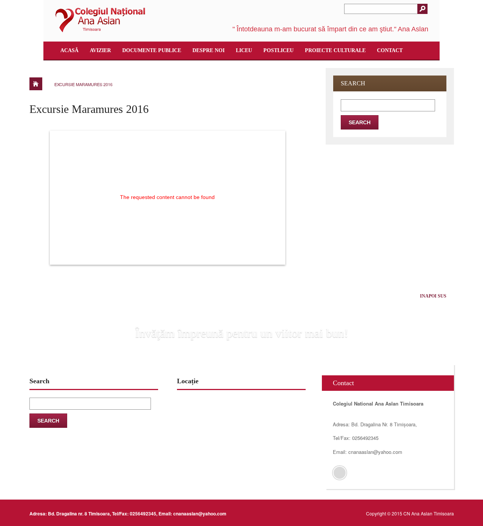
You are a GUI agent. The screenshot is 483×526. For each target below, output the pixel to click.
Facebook (339, 473)
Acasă (69, 50)
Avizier (100, 50)
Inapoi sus (433, 296)
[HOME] (35, 83)
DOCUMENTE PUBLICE (151, 50)
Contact (390, 50)
